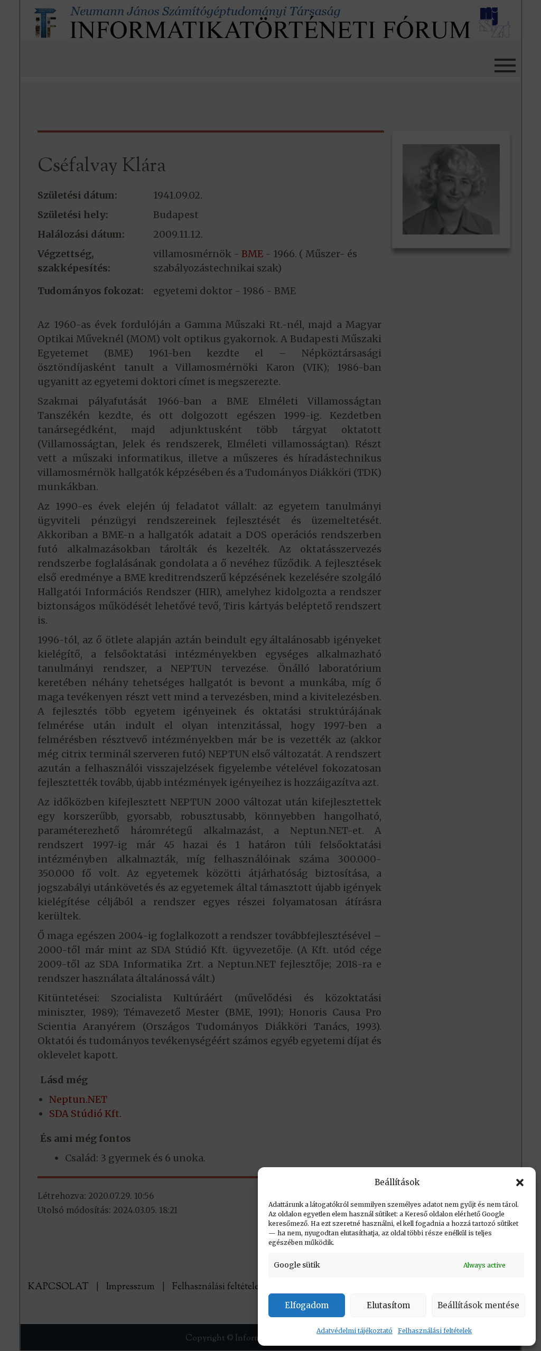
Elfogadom (307, 1305)
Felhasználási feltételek (435, 1331)
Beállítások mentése (478, 1305)
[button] (520, 1182)
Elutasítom (388, 1305)
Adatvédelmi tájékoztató (354, 1331)
